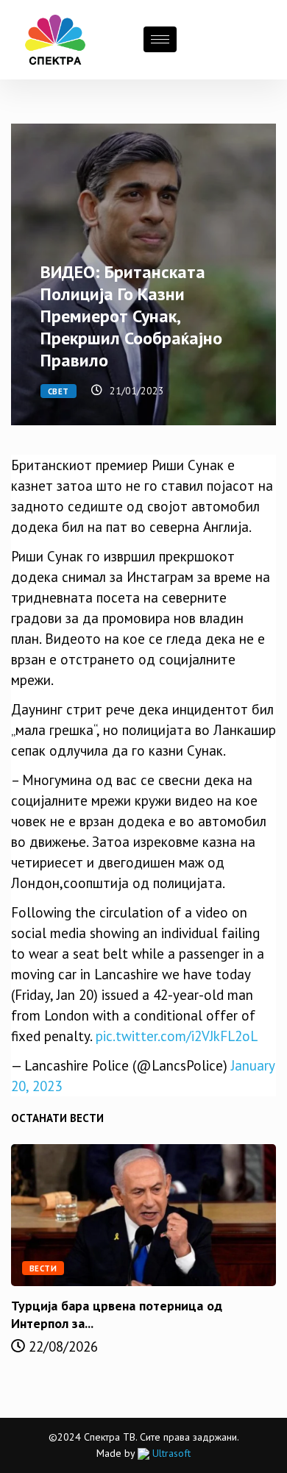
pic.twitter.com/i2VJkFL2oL (177, 1036)
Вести (43, 1268)
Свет (58, 391)
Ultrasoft (170, 1453)
